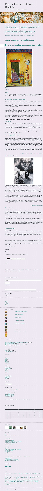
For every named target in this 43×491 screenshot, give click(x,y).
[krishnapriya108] (18, 427)
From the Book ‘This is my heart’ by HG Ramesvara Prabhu (32, 226)
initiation (15, 477)
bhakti (24, 473)
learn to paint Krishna (31, 270)
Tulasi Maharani (11, 396)
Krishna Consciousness (11, 479)
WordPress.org (7, 305)
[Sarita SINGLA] (7, 427)
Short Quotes (7, 373)
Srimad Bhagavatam (7, 376)
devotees (40, 474)
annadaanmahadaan (7, 390)
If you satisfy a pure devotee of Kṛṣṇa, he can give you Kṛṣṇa (14, 30)
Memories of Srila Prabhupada (32, 27)
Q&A (26, 26)
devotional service (9, 476)
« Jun (6, 420)
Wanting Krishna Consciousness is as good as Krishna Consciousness (14, 344)
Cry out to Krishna (13, 390)
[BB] (10, 427)
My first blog (10, 24)
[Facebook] (6, 466)
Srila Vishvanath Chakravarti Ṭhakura (28, 481)
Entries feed (6, 303)
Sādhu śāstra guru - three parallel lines (20, 323)
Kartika (24, 477)
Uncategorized (7, 377)
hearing (6, 360)
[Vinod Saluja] (21, 427)
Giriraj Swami (15, 476)
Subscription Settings (37, 26)
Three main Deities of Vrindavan (19, 320)
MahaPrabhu (27, 479)
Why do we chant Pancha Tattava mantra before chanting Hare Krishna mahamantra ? (16, 342)
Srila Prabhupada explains (37, 24)
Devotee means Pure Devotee (27, 28)
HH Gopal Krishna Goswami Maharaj (20, 331)
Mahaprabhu (7, 366)
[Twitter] (10, 466)
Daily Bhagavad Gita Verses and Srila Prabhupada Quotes (18, 399)
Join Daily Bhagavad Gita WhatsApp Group (12, 27)
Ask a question (30, 26)
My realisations (7, 367)
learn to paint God (25, 270)
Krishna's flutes (17, 326)
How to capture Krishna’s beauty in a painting (23, 45)
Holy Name (6, 361)
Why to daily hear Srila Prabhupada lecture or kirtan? (13, 33)
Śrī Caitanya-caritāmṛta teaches (19, 26)
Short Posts (6, 372)
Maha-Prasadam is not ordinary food (29, 31)
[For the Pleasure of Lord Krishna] (21, 17)
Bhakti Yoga (12, 474)
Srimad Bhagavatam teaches (9, 26)
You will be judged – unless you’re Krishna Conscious (12, 349)
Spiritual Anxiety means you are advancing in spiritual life (14, 31)
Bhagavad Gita (7, 358)
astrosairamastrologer (8, 389)
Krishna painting (20, 270)
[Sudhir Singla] (14, 427)
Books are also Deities (18, 28)
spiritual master (27, 480)
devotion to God (18, 131)
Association (6, 357)
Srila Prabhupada (29, 24)
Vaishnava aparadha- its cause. (16, 389)
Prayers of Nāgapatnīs (11, 394)
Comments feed (7, 304)
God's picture (31, 269)
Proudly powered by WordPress (10, 489)
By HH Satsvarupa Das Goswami (37, 205)
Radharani (6, 371)
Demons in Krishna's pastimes (19, 314)
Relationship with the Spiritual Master (10, 343)
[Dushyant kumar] (25, 427)
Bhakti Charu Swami (31, 473)
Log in (6, 302)
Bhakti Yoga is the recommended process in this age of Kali (25, 32)
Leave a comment (20, 271)
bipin (5, 393)
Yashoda (8, 484)
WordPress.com (25, 489)
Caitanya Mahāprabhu (25, 474)
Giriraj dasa (11, 46)
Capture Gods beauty (23, 269)
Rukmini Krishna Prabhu (14, 480)
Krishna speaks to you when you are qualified (11, 345)
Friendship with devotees (8, 351)
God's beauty (28, 269)
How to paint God (36, 269)
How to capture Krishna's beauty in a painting (21, 334)
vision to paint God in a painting (13, 271)
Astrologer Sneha (7, 395)
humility (12, 477)
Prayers (6, 369)
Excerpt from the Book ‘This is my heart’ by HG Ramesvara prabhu (31, 153)
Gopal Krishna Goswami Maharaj (23, 476)
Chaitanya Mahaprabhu (22, 24)
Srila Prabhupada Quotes (23, 27)
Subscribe (7, 283)
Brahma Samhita (17, 474)
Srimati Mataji (15, 483)
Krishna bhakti (36, 477)
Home (6, 24)
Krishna (17, 270)
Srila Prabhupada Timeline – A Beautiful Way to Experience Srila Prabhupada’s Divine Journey (19, 35)
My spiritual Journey (10, 269)
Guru (6, 359)
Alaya (6, 394)
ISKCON (6, 362)
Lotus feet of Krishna (18, 317)
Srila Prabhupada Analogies (9, 28)
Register (6, 301)
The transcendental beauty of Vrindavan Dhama (29, 33)
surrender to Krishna (22, 483)
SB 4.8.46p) (41, 238)
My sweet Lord (15, 24)
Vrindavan (6, 378)
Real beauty (36, 270)
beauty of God (18, 269)
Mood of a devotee (7, 350)
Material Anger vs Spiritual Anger (9, 346)
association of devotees (10, 473)
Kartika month (7, 363)
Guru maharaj (34, 476)
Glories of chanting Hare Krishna (10, 32)
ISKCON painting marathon (11, 270)
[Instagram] (8, 466)
